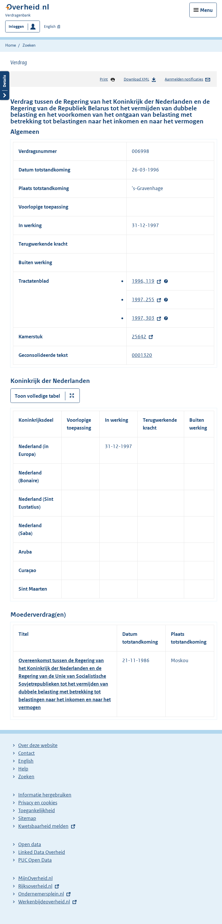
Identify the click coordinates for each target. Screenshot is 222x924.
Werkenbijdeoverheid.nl (45, 902)
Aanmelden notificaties (184, 79)
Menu (206, 10)
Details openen (4, 85)
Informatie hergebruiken (44, 795)
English (50, 26)
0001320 (142, 355)
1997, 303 (144, 318)
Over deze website (38, 745)
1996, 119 (144, 281)
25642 (140, 336)
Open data (29, 844)
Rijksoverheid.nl (36, 886)
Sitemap (27, 818)
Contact (26, 753)
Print (104, 79)
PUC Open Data (35, 860)
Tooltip (166, 281)
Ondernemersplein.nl (42, 894)
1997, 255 (144, 299)
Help (23, 769)
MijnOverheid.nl (35, 878)
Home (10, 45)
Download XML (136, 79)
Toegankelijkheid (36, 810)
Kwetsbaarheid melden (43, 826)
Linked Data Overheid (41, 852)
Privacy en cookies (37, 802)
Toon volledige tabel (37, 396)
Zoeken (29, 45)
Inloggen (16, 26)
